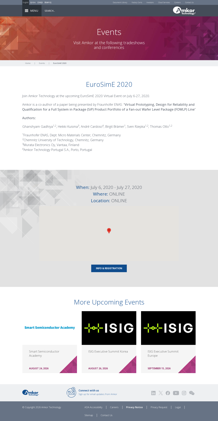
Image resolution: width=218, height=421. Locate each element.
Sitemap (89, 415)
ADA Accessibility (93, 407)
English (25, 2)
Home (28, 63)
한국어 (33, 2)
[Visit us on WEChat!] (191, 393)
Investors (150, 2)
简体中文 (48, 2)
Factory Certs (137, 2)
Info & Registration (109, 268)
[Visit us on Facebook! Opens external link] (167, 393)
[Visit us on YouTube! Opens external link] (176, 393)
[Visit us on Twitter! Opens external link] (161, 393)
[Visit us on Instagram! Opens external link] (184, 393)
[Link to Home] (30, 392)
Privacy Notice (134, 407)
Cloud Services (164, 2)
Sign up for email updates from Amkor (98, 392)
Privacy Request (159, 407)
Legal (178, 407)
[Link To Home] (184, 10)
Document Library (120, 2)
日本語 (40, 2)
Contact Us (189, 2)
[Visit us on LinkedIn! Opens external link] (153, 393)
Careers (177, 2)
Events (42, 63)
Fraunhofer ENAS (109, 104)
